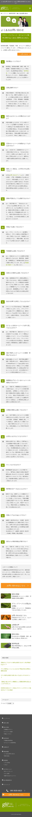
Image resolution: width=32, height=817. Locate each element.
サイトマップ (6, 784)
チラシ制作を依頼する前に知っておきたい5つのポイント (15, 676)
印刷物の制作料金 (8, 740)
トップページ (6, 718)
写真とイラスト (8, 733)
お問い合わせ (24, 54)
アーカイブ (4, 703)
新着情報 (5, 760)
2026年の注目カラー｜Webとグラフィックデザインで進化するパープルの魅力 (16, 689)
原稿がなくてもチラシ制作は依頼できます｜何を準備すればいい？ (16, 663)
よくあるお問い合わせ (9, 753)
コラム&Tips (7, 762)
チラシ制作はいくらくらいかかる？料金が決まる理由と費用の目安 (16, 669)
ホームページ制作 (8, 731)
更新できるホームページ (10, 775)
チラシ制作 (6, 773)
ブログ (5, 764)
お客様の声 (6, 747)
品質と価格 (6, 722)
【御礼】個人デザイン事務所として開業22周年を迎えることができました (16, 682)
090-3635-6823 (16, 791)
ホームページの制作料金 (10, 742)
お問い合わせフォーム (15, 175)
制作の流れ (6, 756)
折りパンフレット (8, 771)
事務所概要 (6, 751)
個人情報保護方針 (7, 780)
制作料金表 (6, 738)
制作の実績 (6, 727)
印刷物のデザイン (8, 729)
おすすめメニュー (7, 769)
